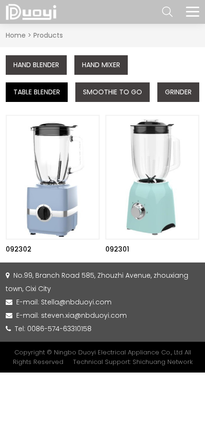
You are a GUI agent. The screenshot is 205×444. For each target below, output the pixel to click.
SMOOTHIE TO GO (112, 92)
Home (16, 35)
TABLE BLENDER (36, 92)
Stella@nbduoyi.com (76, 302)
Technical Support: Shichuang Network (133, 361)
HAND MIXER (101, 65)
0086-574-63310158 (59, 328)
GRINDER (178, 92)
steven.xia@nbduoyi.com (84, 315)
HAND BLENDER (36, 65)
